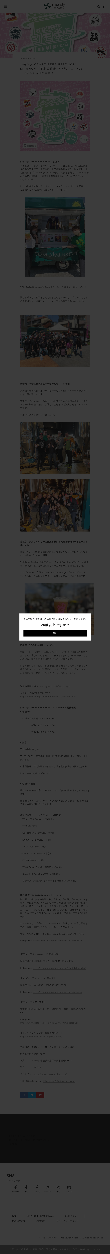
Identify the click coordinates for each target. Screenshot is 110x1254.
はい (55, 633)
